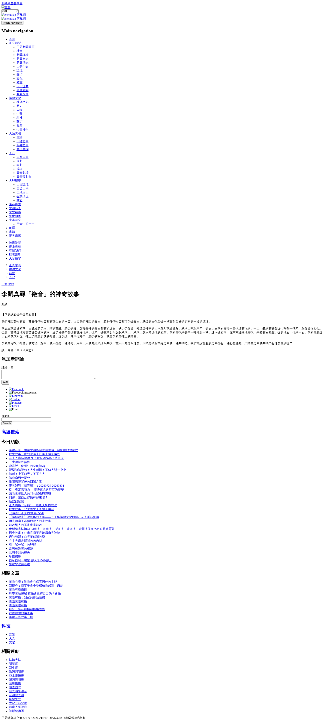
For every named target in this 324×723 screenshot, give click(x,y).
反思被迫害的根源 (21, 548)
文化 (19, 78)
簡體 (11, 284)
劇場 (12, 227)
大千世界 (22, 86)
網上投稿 (15, 246)
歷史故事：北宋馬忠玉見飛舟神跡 (31, 509)
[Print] (13, 409)
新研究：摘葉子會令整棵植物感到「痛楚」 (37, 585)
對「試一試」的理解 (22, 544)
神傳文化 (15, 98)
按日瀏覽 (15, 242)
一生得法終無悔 (19, 462)
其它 (19, 200)
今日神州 (22, 129)
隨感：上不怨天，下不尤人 (27, 473)
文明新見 (15, 208)
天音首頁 (22, 157)
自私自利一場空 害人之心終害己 (30, 560)
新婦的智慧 (16, 501)
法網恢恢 (15, 683)
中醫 (19, 113)
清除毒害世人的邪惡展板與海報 (30, 493)
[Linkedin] (16, 395)
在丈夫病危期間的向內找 (25, 540)
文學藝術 (15, 212)
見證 (19, 137)
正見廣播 (15, 235)
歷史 (19, 106)
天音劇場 (22, 172)
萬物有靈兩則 (18, 589)
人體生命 (22, 66)
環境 (19, 70)
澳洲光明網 (16, 679)
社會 (19, 50)
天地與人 (22, 192)
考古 (19, 82)
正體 (5, 284)
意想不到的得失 (19, 552)
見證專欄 (22, 149)
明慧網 (13, 663)
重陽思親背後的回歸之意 (25, 481)
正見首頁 (15, 265)
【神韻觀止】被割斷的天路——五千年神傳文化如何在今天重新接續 (54, 517)
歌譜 (19, 168)
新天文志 (22, 58)
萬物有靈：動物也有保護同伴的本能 (33, 581)
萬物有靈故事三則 (21, 617)
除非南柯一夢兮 (19, 477)
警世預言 (15, 216)
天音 (12, 153)
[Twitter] (14, 399)
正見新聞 (15, 43)
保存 (5, 382)
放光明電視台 (18, 691)
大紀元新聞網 (18, 703)
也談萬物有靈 (18, 601)
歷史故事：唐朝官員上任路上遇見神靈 (34, 454)
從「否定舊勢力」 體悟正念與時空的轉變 (36, 489)
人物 (19, 109)
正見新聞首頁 (25, 47)
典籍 (19, 125)
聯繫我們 (15, 250)
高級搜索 (11, 431)
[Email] (14, 406)
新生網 (13, 667)
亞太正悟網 (16, 675)
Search (6, 415)
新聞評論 (22, 54)
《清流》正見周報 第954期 (26, 513)
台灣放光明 (16, 695)
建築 (12, 634)
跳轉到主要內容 (12, 3)
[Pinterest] (15, 402)
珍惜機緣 (15, 556)
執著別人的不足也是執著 (25, 525)
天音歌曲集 (24, 176)
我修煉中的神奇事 (21, 613)
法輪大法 (15, 659)
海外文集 (22, 145)
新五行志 (22, 62)
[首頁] (6, 7)
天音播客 (15, 258)
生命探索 (15, 204)
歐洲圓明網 (16, 671)
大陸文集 (22, 141)
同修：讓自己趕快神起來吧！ (28, 497)
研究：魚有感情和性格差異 (27, 609)
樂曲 (19, 165)
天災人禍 (22, 188)
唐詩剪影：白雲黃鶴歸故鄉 (27, 536)
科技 (19, 117)
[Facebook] (16, 389)
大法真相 (15, 133)
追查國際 (15, 687)
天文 (12, 638)
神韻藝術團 (16, 711)
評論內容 (8, 367)
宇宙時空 (15, 220)
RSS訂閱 (14, 254)
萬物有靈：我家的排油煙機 (27, 597)
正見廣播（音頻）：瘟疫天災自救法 (33, 505)
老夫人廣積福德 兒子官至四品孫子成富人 (36, 458)
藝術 (19, 74)
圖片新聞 (22, 90)
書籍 (12, 231)
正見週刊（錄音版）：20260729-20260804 (36, 485)
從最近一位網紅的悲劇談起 (27, 466)
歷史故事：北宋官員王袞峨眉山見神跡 (34, 532)
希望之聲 (15, 699)
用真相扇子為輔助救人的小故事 (30, 521)
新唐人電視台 (18, 707)
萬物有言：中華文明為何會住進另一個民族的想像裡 (43, 450)
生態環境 (22, 196)
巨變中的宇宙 (25, 224)
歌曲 (19, 161)
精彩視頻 (22, 94)
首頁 (12, 39)
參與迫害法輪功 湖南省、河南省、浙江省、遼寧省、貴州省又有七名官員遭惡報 (62, 528)
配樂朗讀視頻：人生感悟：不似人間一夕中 (37, 469)
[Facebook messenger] (23, 392)
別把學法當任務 (19, 564)
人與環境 (15, 180)
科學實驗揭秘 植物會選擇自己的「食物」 (36, 593)
